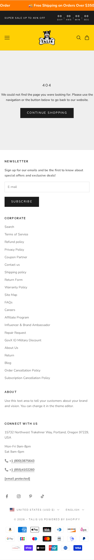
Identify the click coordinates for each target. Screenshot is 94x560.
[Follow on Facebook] (7, 496)
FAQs (9, 302)
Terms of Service (16, 234)
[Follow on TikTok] (42, 496)
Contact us (12, 265)
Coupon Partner (16, 257)
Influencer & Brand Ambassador (27, 325)
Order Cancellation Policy (22, 370)
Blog (8, 363)
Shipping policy (15, 272)
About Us (11, 348)
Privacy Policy (14, 249)
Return (9, 355)
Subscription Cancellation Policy (27, 378)
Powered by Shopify (62, 519)
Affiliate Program (17, 317)
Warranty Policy (16, 287)
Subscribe (21, 202)
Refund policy (14, 242)
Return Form (14, 280)
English (73, 509)
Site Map (11, 295)
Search (9, 227)
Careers (10, 310)
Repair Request (15, 333)
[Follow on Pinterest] (30, 496)
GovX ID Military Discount (23, 340)
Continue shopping (47, 113)
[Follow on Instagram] (18, 496)
